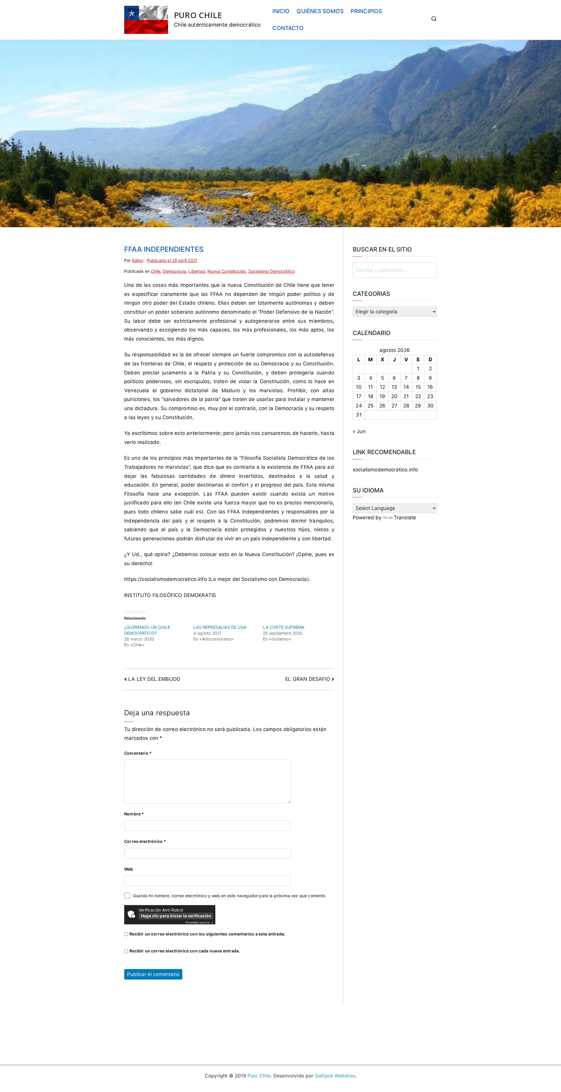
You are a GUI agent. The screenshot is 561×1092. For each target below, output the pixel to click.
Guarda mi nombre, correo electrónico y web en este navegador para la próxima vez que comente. (229, 895)
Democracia (174, 271)
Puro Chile (259, 1076)
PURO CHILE (198, 15)
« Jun (359, 431)
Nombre (134, 813)
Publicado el (172, 260)
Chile (155, 271)
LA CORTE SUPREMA (283, 627)
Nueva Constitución (226, 271)
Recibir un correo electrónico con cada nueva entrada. (184, 950)
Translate (405, 517)
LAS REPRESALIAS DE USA (219, 627)
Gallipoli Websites (335, 1076)
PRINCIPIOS (366, 11)
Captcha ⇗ (199, 922)
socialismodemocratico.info (385, 470)
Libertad (196, 271)
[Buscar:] (395, 270)
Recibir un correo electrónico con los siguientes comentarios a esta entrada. (207, 933)
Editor (137, 260)
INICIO (281, 11)
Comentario (138, 753)
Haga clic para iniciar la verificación (176, 915)
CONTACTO (287, 28)
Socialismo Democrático (271, 271)
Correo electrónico (145, 841)
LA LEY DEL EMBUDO (154, 679)
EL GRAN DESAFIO (307, 679)
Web (128, 869)
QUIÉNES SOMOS (320, 11)
